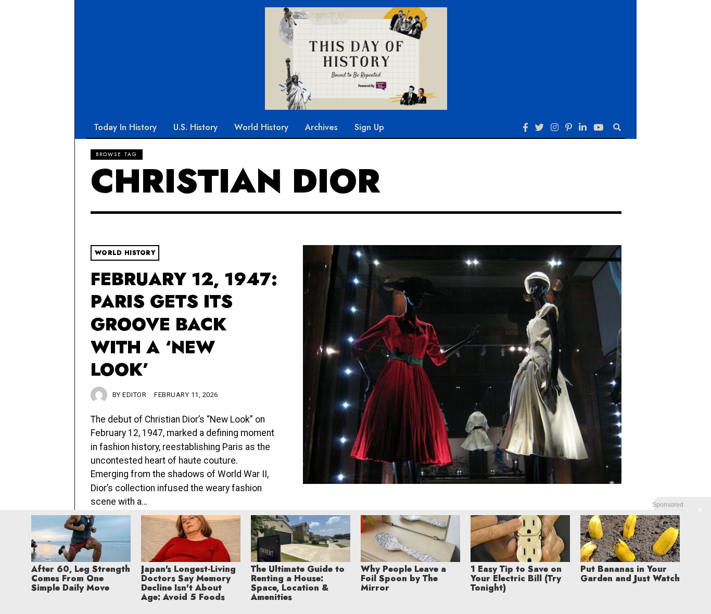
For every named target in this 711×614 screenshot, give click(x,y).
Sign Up (369, 127)
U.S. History (195, 127)
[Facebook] (525, 127)
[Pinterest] (569, 127)
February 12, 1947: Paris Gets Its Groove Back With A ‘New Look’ (184, 324)
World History (261, 127)
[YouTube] (598, 127)
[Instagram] (554, 127)
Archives (321, 127)
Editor (134, 395)
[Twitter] (539, 127)
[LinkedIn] (582, 127)
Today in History (125, 127)
